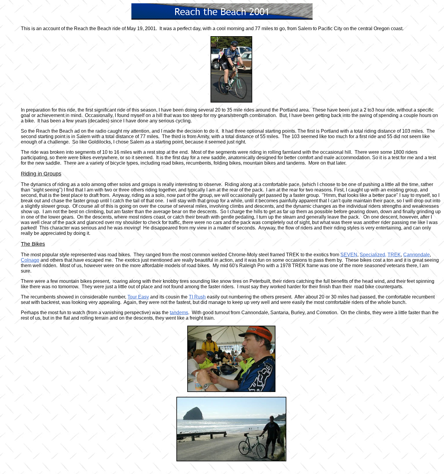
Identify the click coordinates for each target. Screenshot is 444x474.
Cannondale (416, 254)
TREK (394, 254)
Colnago (30, 260)
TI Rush (197, 296)
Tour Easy (138, 296)
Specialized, (373, 254)
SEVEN (348, 254)
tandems (179, 312)
